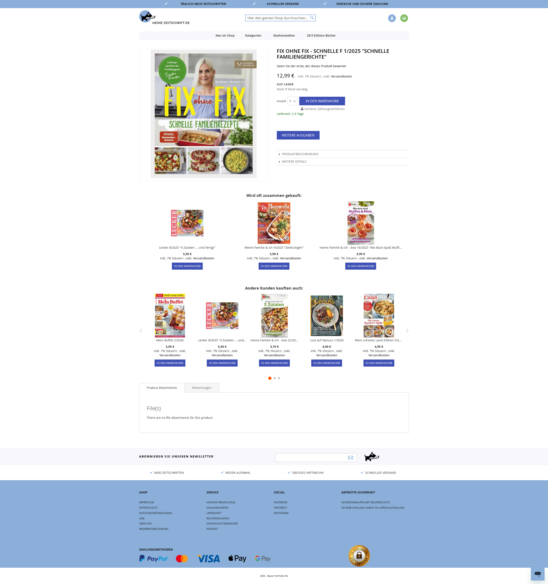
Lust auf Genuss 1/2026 (327, 340)
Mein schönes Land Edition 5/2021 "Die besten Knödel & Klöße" (379, 340)
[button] (392, 18)
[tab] (162, 387)
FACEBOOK (280, 502)
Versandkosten (341, 76)
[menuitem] (225, 35)
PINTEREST (280, 507)
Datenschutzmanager (222, 523)
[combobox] (280, 18)
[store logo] (164, 17)
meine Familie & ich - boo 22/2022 (274, 340)
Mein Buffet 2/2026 (170, 340)
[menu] (274, 35)
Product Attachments (162, 388)
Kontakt (212, 529)
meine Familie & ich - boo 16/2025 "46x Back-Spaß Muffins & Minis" (361, 247)
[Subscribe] (350, 457)
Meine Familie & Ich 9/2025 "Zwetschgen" (274, 247)
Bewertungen (201, 388)
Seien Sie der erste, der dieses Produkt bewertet (311, 66)
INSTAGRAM (281, 513)
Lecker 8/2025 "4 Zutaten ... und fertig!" (187, 247)
